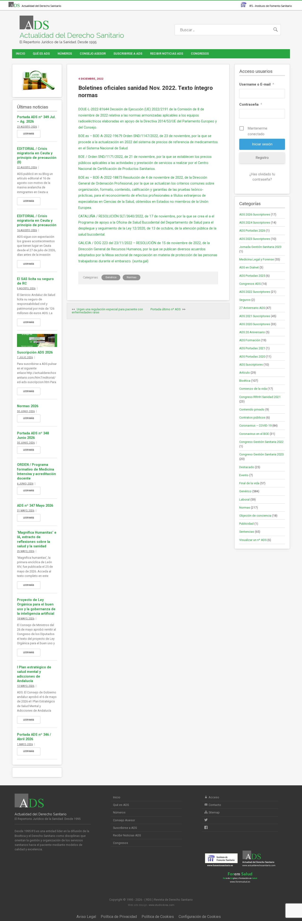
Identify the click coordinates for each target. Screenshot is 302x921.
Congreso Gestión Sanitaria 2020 (261, 454)
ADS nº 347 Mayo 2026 (35, 506)
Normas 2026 (27, 406)
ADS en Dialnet (249, 267)
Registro (262, 158)
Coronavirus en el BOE (254, 434)
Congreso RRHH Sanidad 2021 (260, 397)
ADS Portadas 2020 (252, 356)
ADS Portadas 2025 (252, 275)
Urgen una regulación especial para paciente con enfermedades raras (107, 310)
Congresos (200, 53)
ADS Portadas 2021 (252, 348)
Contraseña (250, 104)
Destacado (246, 467)
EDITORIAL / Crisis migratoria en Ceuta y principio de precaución (36, 220)
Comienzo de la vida (253, 388)
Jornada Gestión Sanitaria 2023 (260, 247)
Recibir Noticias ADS (166, 53)
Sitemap (214, 812)
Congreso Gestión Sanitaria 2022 (261, 442)
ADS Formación (249, 340)
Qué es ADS (41, 53)
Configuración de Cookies (200, 916)
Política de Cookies (158, 916)
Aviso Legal (86, 916)
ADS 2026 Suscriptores (254, 214)
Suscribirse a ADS (127, 53)
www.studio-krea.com (161, 905)
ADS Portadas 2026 (252, 230)
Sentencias (246, 531)
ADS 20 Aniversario (252, 332)
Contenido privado (251, 409)
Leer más (28, 133)
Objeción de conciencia (255, 515)
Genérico (110, 277)
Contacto (214, 805)
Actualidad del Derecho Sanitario (72, 35)
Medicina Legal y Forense (256, 259)
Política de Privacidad (119, 916)
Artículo (244, 372)
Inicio (20, 53)
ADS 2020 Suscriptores (254, 324)
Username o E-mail (256, 84)
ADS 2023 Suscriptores (254, 239)
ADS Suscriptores (251, 364)
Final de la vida (249, 483)
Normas (131, 277)
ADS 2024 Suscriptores (254, 222)
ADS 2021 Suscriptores (254, 316)
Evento (243, 475)
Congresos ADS (250, 283)
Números (65, 53)
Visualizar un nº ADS (253, 540)
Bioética (244, 380)
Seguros (245, 300)
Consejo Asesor (93, 53)
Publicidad (246, 523)
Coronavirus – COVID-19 (255, 425)
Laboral (244, 499)
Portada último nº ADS (165, 309)
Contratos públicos (252, 417)
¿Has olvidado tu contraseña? (262, 177)
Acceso (213, 797)
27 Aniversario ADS (252, 308)
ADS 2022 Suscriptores (254, 292)
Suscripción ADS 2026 (35, 352)
